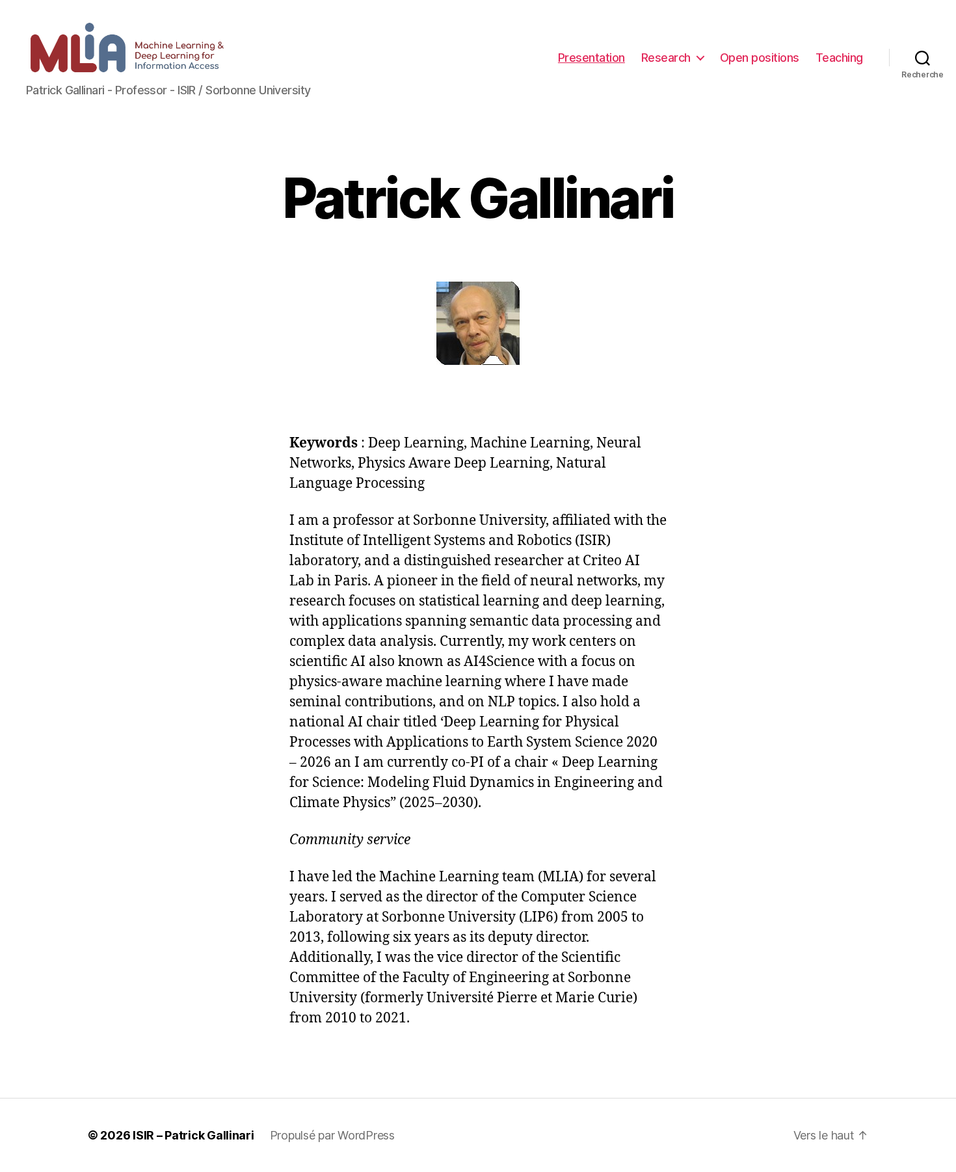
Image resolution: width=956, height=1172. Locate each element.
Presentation (591, 57)
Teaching (839, 57)
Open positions (759, 57)
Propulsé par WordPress (332, 1135)
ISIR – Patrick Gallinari (193, 1135)
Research (666, 57)
